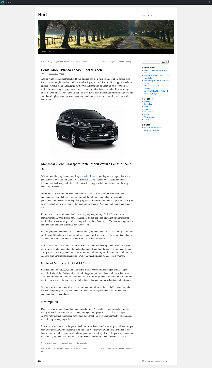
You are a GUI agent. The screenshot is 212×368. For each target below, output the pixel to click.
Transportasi (148, 112)
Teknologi (147, 109)
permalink (84, 343)
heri (62, 73)
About (51, 51)
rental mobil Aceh (90, 176)
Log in (9, 2)
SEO (146, 106)
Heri (42, 14)
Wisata (146, 119)
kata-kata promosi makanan (153, 127)
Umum (146, 114)
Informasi (64, 343)
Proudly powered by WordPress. (156, 361)
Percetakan (148, 104)
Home (43, 51)
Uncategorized (149, 117)
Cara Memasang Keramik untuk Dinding (116, 61)
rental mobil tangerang (152, 130)
